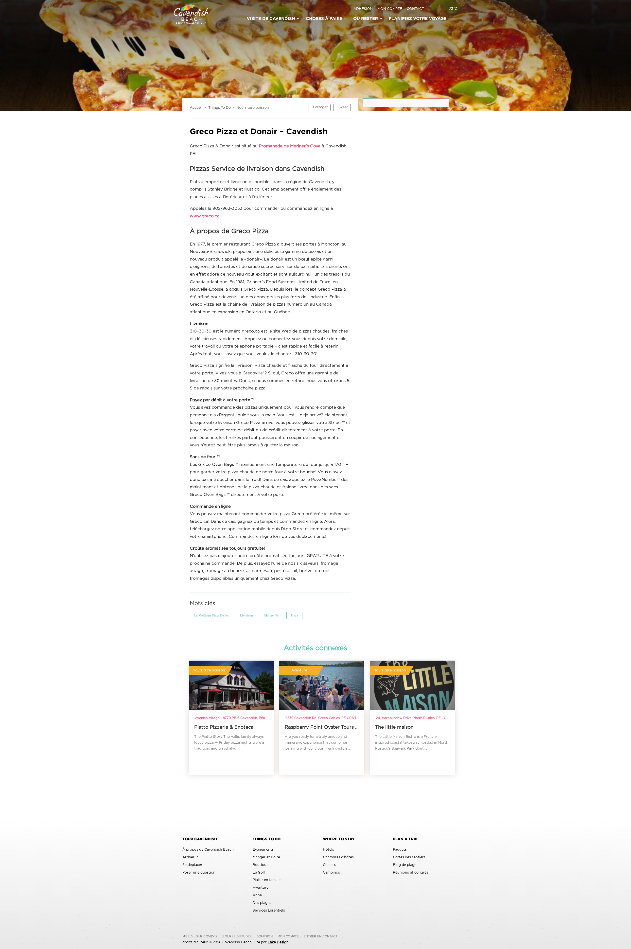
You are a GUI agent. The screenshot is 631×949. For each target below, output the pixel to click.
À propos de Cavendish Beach (208, 849)
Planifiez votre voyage (417, 19)
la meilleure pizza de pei (211, 615)
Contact (415, 9)
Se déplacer (192, 865)
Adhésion (363, 9)
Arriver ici (190, 857)
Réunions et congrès (410, 872)
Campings (331, 872)
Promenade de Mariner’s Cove (289, 146)
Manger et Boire (266, 857)
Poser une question (198, 872)
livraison (246, 615)
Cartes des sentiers (409, 857)
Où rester (365, 19)
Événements (263, 849)
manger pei (272, 615)
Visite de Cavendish (271, 19)
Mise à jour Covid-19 (199, 936)
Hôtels (328, 849)
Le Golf (259, 872)
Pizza (294, 615)
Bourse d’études (237, 936)
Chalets (329, 865)
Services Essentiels (269, 910)
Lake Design (278, 942)
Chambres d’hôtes (338, 857)
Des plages (262, 903)
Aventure (260, 887)
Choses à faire (324, 19)
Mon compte (389, 9)
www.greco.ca (205, 216)
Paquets (400, 849)
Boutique (260, 865)
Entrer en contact (320, 936)
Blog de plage (404, 865)
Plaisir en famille (266, 880)
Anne (257, 895)
